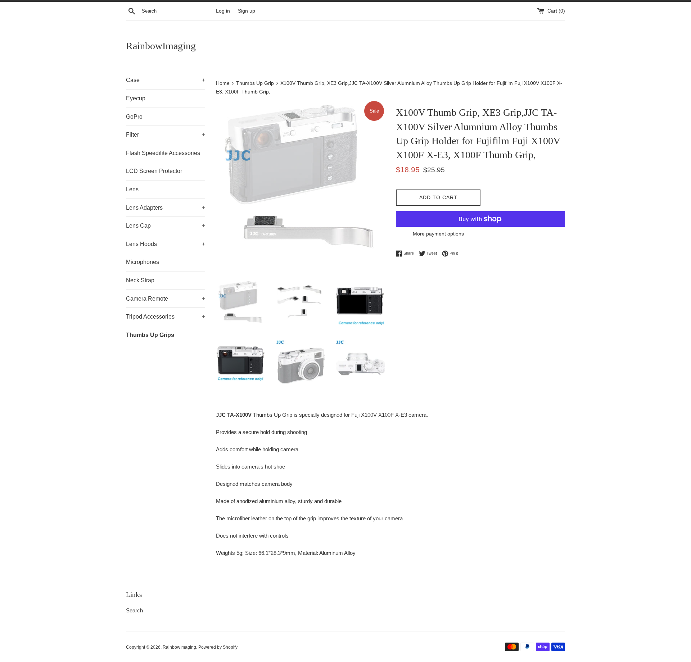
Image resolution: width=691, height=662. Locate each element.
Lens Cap (165, 226)
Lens (132, 189)
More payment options (438, 234)
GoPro (134, 117)
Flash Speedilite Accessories (163, 153)
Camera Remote (165, 299)
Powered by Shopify (218, 647)
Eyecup (135, 98)
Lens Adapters (165, 208)
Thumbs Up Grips (150, 335)
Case (165, 80)
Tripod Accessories (165, 317)
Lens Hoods (165, 244)
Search (134, 610)
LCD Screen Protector (154, 171)
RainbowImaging (161, 45)
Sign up (246, 11)
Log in (223, 11)
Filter (165, 135)
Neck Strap (140, 280)
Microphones (142, 262)
